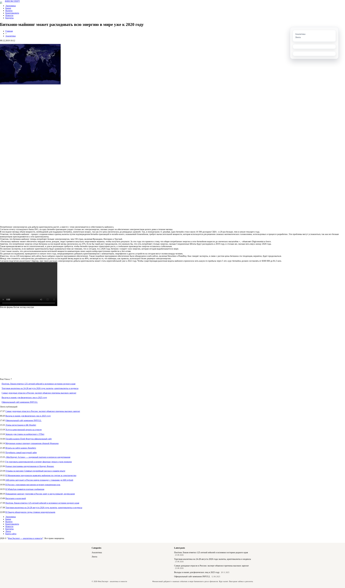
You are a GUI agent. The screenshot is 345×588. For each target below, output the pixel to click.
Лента (8, 531)
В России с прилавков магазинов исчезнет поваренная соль (32, 484)
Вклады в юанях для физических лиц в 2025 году (24, 397)
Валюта (8, 10)
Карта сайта (10, 534)
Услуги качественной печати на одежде (23, 429)
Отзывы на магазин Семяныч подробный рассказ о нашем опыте (35, 471)
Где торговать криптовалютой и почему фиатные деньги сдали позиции (38, 462)
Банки (8, 8)
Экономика (10, 6)
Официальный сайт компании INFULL (20, 402)
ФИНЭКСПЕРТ (12, 1)
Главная (9, 31)
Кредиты (9, 18)
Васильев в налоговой (15, 498)
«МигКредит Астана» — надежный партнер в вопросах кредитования (37, 457)
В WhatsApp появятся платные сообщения (24, 489)
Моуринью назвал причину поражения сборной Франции (32, 443)
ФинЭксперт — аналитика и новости (25, 538)
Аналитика (10, 36)
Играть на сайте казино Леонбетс (20, 448)
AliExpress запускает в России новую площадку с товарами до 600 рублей (39, 480)
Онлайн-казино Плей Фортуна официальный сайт (28, 439)
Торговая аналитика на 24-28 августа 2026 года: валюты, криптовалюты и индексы (40, 388)
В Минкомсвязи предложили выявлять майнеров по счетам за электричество (40, 475)
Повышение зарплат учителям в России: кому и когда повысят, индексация (40, 494)
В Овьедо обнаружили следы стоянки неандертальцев (30, 512)
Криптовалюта (12, 13)
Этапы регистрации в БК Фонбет (20, 425)
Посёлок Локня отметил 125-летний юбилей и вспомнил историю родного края (38, 384)
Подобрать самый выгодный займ (21, 452)
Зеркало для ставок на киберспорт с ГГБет (24, 434)
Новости (9, 15)
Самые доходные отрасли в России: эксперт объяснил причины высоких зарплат (39, 393)
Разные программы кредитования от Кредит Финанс (29, 466)
